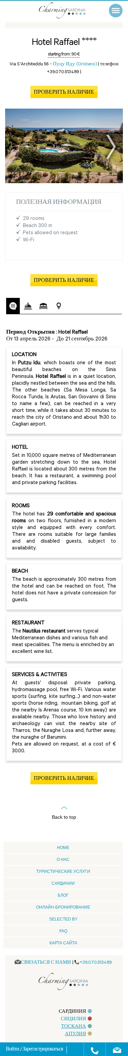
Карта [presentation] (59, 306)
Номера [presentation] (43, 306)
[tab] (13, 306)
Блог (63, 895)
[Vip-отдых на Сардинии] (69, 10)
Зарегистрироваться (43, 1050)
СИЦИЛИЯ (73, 1019)
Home (63, 847)
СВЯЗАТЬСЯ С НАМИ (46, 962)
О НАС (63, 859)
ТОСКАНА (73, 1026)
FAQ (63, 931)
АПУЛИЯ (75, 1034)
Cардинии (63, 883)
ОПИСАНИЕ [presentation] (13, 306)
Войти (13, 1050)
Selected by (63, 919)
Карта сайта (63, 943)
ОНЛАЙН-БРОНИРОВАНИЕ (63, 907)
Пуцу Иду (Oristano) (75, 64)
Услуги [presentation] (28, 306)
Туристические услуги (63, 871)
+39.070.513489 (96, 962)
